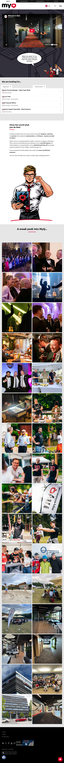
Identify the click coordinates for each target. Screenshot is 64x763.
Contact (56, 1)
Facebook (9, 743)
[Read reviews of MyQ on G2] (28, 743)
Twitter (6, 743)
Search (55, 6)
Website (8, 1)
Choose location (39, 86)
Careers (4, 732)
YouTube (11, 743)
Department (6, 86)
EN (49, 6)
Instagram (14, 743)
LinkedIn (3, 743)
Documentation (40, 1)
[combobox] (48, 6)
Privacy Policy (5, 736)
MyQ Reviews (20, 743)
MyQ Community (24, 1)
